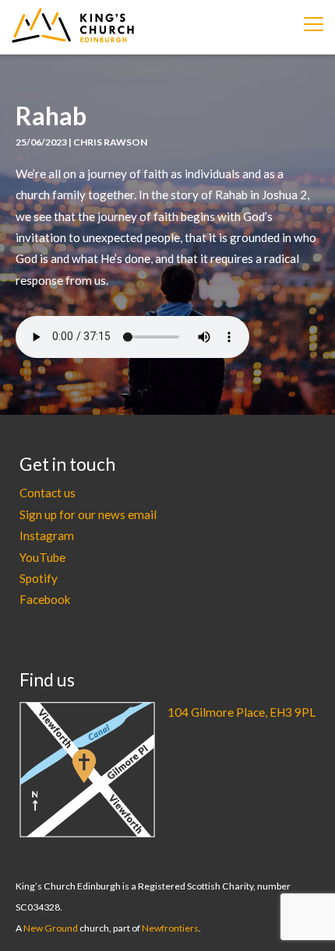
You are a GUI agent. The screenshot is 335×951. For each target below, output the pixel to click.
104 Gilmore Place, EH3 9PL (242, 712)
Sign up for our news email (88, 514)
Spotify (38, 578)
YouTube (42, 557)
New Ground (50, 928)
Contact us (47, 493)
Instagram (46, 535)
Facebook (45, 599)
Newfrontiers (170, 928)
